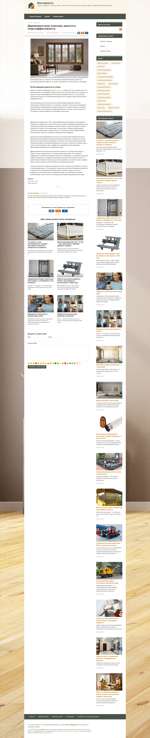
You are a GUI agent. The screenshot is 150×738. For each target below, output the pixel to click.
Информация (55, 32)
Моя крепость (45, 3)
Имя (29, 337)
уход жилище (101, 107)
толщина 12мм (101, 101)
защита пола (100, 66)
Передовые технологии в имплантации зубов (37, 315)
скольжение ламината (103, 90)
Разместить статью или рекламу (88, 716)
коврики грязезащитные (104, 70)
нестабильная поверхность (104, 80)
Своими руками (58, 16)
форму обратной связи (45, 732)
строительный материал (104, 97)
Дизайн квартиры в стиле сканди (107, 400)
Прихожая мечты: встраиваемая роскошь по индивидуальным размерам (107, 658)
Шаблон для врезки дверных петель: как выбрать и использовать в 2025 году (68, 281)
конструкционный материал (105, 77)
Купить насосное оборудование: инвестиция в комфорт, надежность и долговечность (108, 436)
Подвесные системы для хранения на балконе (67, 315)
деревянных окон (57, 90)
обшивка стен (101, 83)
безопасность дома (102, 63)
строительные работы (103, 94)
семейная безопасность (103, 87)
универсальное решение (104, 104)
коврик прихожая (102, 73)
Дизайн (47, 16)
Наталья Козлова (33, 193)
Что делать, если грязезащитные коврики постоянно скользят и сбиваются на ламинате (37, 244)
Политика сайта (57, 716)
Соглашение (70, 716)
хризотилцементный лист (104, 111)
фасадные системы (113, 107)
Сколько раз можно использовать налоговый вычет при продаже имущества (107, 621)
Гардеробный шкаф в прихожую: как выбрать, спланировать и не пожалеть (41, 281)
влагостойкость (116, 63)
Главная (32, 716)
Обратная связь (43, 716)
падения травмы (113, 83)
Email (50, 337)
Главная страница (35, 16)
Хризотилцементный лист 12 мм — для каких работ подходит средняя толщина (70, 244)
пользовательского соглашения (70, 731)
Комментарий (32, 343)
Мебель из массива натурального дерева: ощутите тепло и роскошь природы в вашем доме (107, 694)
